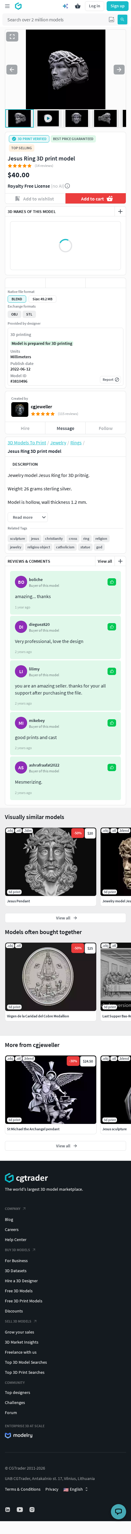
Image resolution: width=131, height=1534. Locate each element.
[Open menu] (7, 6)
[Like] (25, 283)
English (73, 1489)
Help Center (16, 1239)
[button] (111, 19)
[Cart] (78, 6)
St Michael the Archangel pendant (33, 1129)
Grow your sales (19, 1332)
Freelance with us (21, 1352)
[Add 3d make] (120, 211)
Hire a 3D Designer (21, 1280)
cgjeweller (41, 406)
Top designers (17, 1392)
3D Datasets (16, 1270)
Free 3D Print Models (23, 1301)
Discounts (14, 1311)
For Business (16, 1260)
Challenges (15, 1402)
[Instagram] (32, 1509)
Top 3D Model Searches (26, 1362)
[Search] (122, 19)
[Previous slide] (11, 69)
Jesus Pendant (18, 901)
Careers (12, 1229)
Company (12, 1208)
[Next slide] (119, 69)
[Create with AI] (65, 6)
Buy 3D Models (17, 1249)
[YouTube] (20, 1509)
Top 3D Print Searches (24, 1372)
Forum (11, 1412)
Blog (9, 1219)
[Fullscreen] (12, 37)
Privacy (51, 1489)
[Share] (106, 283)
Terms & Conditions (23, 1489)
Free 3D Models (19, 1291)
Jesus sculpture (114, 1129)
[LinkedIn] (8, 1509)
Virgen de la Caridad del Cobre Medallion (38, 1016)
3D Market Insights (21, 1342)
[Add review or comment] (120, 561)
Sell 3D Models (18, 1321)
